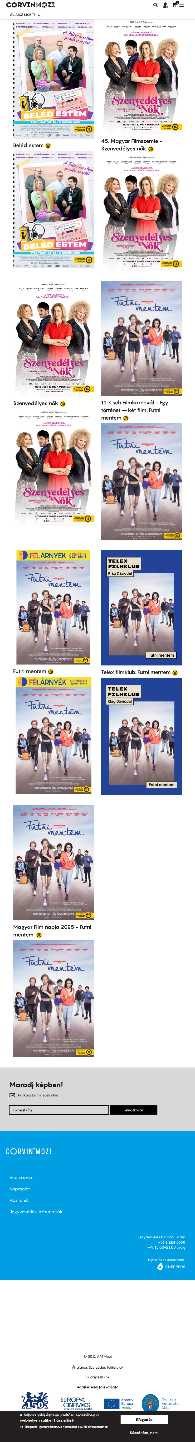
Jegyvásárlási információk (36, 1211)
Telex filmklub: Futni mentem (136, 672)
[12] (48, 145)
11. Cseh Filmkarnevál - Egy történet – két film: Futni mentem (134, 410)
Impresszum (22, 1177)
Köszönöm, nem (144, 1432)
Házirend (19, 1200)
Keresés (155, 5)
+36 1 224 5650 (171, 1242)
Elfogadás (144, 1419)
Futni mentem (29, 671)
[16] (151, 149)
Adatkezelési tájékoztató (97, 1387)
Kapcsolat (20, 1188)
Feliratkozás (134, 1110)
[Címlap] (30, 5)
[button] (167, 5)
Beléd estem (28, 145)
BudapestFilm (97, 1377)
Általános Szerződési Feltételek (97, 1367)
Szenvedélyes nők (35, 403)
